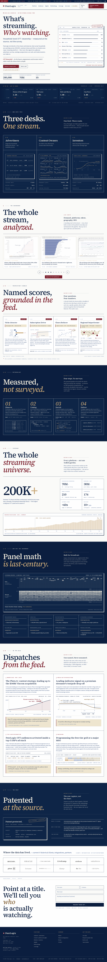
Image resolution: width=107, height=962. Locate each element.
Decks (59, 940)
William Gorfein (7, 947)
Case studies (86, 942)
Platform (34, 6)
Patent (59, 935)
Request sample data (96, 6)
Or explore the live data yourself (11, 70)
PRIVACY (18, 958)
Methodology (53, 6)
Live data (75, 6)
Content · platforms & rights (40, 937)
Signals (47, 6)
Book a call (83, 6)
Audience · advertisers (39, 935)
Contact (60, 942)
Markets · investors (38, 940)
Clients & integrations (63, 937)
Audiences (40, 6)
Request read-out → (79, 904)
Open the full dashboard (53, 276)
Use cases (67, 6)
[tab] (43, 272)
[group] (53, 252)
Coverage (61, 6)
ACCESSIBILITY (25, 958)
